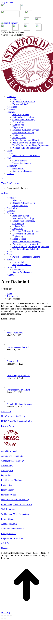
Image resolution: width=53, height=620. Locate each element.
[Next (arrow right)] (5, 618)
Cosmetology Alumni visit (18, 375)
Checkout (14, 183)
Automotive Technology (12, 456)
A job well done (14, 361)
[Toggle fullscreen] (8, 615)
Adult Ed (5, 543)
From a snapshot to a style (18, 347)
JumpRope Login (9, 524)
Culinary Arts (7, 470)
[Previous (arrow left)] (2, 618)
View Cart (5, 183)
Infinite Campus (8, 519)
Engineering (6, 485)
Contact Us (6, 411)
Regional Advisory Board (12, 538)
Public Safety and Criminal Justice (16, 504)
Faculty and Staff (8, 533)
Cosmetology (7, 465)
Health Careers (7, 490)
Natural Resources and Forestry (15, 499)
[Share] (5, 615)
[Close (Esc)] (2, 615)
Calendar (5, 548)
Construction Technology (12, 461)
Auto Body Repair (9, 451)
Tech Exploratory (9, 509)
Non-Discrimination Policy (13, 416)
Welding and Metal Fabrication (15, 514)
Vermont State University (12, 528)
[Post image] (11, 330)
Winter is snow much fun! (18, 390)
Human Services (8, 494)
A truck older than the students (20, 404)
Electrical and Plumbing (11, 480)
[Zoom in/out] (11, 615)
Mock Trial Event (14, 332)
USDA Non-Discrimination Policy (16, 421)
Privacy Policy (7, 426)
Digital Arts (6, 475)
